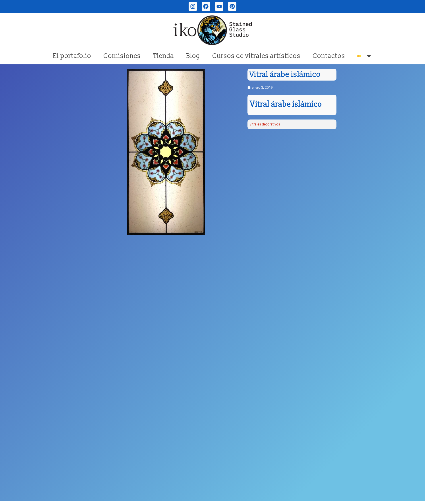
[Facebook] (206, 6)
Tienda (163, 56)
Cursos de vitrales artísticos (256, 56)
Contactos (329, 56)
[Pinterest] (232, 6)
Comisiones (122, 56)
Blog (193, 56)
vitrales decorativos (265, 124)
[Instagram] (193, 6)
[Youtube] (219, 6)
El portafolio (72, 56)
